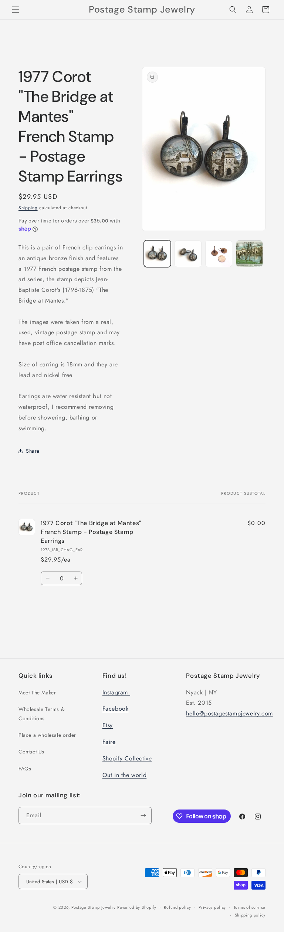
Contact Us (31, 751)
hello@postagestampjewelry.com (229, 713)
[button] (15, 9)
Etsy (107, 725)
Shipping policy (250, 915)
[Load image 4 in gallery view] (249, 253)
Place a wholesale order (47, 735)
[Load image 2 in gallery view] (188, 253)
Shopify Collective (127, 758)
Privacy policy (212, 907)
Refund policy (177, 907)
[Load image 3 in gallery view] (218, 253)
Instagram (116, 692)
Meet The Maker (37, 692)
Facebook (115, 708)
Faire (109, 742)
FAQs (24, 768)
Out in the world (124, 775)
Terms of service (250, 907)
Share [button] (33, 451)
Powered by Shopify (136, 907)
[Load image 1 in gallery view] (157, 253)
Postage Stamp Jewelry (93, 907)
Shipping (28, 207)
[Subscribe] (143, 815)
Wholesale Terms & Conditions (41, 713)
